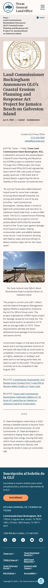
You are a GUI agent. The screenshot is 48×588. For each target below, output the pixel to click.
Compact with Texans (30, 567)
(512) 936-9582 (38, 137)
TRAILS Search (10, 560)
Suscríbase (15, 497)
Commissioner (33, 120)
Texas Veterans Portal (10, 567)
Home (5, 18)
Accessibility (30, 573)
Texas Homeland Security (31, 554)
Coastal (21, 120)
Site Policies (8, 573)
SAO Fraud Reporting (29, 561)
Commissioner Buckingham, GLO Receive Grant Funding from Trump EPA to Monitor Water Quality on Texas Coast (24, 383)
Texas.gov (8, 554)
